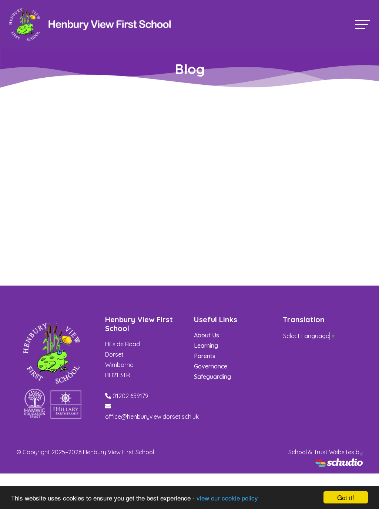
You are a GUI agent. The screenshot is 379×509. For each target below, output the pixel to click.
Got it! (345, 497)
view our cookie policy (227, 497)
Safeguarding (212, 376)
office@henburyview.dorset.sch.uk (152, 416)
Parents (204, 356)
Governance (210, 366)
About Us (206, 335)
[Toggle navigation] (363, 24)
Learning (206, 345)
